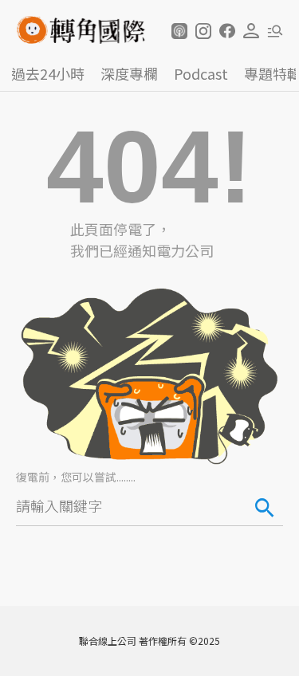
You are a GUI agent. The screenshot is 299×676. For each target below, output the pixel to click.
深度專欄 (129, 73)
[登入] (251, 31)
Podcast (201, 73)
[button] (179, 31)
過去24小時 (48, 73)
